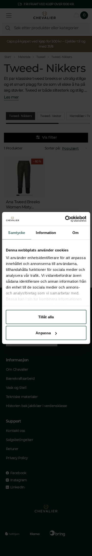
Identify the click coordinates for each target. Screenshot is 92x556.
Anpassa (43, 333)
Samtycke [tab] (16, 232)
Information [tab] (46, 232)
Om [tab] (75, 232)
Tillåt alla (46, 317)
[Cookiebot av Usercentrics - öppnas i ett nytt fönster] (65, 219)
